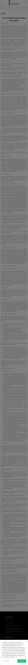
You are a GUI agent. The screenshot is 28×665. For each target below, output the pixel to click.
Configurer (6, 661)
